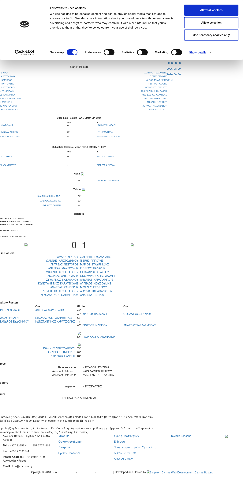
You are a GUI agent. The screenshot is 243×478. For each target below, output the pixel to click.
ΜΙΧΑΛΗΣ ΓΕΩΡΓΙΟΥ (157, 102)
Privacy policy (67, 472)
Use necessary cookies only (211, 35)
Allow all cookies (211, 10)
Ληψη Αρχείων (123, 458)
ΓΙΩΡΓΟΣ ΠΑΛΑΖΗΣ (157, 83)
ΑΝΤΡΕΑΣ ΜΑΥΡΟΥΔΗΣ (63, 268)
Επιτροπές (65, 447)
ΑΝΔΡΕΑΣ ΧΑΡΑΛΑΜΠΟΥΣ (154, 94)
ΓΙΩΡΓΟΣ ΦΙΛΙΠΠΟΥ (106, 165)
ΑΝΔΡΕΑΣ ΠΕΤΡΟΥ (158, 109)
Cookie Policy (104, 472)
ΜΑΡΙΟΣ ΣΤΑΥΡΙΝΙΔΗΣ (156, 80)
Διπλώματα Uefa (125, 453)
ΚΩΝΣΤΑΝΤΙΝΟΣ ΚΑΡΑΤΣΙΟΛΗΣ (58, 283)
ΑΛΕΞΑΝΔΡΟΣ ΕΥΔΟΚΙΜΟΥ (110, 136)
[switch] (109, 52)
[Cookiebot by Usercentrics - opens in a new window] (24, 52)
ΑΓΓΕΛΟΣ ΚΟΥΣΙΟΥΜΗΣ (155, 98)
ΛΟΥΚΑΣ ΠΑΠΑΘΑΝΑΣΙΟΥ (155, 105)
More (170, 80)
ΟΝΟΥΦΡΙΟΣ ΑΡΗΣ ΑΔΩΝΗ (154, 91)
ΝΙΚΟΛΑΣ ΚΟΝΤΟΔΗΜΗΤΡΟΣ (59, 295)
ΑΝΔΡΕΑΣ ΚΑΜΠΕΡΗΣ (50, 200)
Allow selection (211, 22)
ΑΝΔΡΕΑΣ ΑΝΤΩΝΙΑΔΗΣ (62, 276)
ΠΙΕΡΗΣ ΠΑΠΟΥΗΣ (158, 76)
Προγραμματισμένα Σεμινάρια (135, 447)
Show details (197, 52)
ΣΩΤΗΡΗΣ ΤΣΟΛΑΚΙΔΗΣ (155, 72)
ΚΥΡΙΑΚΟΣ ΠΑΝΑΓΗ (106, 132)
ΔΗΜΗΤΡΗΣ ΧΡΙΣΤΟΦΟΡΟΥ (60, 291)
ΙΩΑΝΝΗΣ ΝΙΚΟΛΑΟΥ (106, 125)
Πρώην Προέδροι (69, 453)
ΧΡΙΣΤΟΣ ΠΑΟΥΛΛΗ (106, 156)
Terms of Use (86, 472)
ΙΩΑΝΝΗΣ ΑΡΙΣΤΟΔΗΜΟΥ (49, 196)
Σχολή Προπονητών (126, 436)
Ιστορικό (63, 436)
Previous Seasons (180, 436)
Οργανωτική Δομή (70, 441)
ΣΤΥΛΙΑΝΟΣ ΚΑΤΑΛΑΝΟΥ (62, 279)
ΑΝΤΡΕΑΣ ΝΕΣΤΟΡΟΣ (64, 264)
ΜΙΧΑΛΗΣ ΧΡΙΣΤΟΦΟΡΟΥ (62, 272)
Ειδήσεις (119, 441)
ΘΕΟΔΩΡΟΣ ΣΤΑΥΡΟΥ (156, 87)
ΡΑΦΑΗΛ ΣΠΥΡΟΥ (66, 257)
